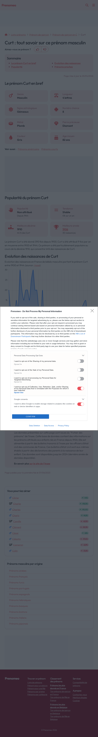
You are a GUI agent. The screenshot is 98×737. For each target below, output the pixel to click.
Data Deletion (34, 426)
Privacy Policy (63, 426)
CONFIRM (30, 417)
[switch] (80, 361)
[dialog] (49, 368)
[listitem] (49, 355)
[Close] (93, 311)
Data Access (49, 426)
